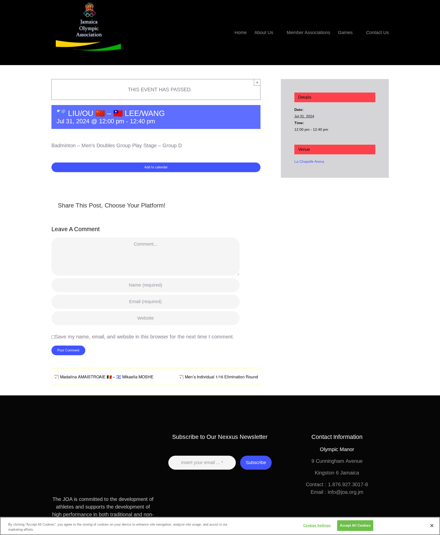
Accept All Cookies (355, 525)
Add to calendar (156, 167)
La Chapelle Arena (309, 161)
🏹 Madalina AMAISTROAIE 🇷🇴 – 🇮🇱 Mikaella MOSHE (104, 377)
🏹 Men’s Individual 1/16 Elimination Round (218, 377)
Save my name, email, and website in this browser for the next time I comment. (144, 336)
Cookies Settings (317, 525)
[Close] (431, 525)
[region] (220, 526)
